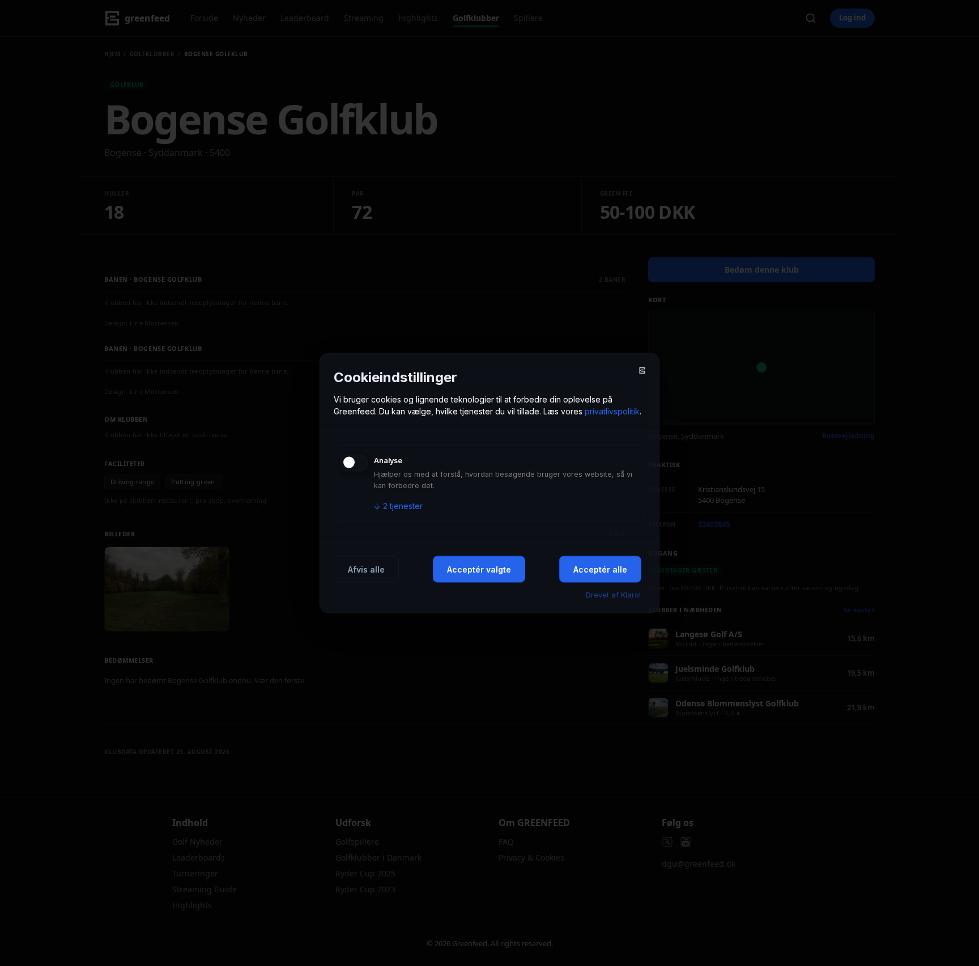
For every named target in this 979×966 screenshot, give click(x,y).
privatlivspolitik (612, 411)
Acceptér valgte (479, 569)
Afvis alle (366, 569)
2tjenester (398, 505)
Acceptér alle (600, 569)
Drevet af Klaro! (613, 594)
